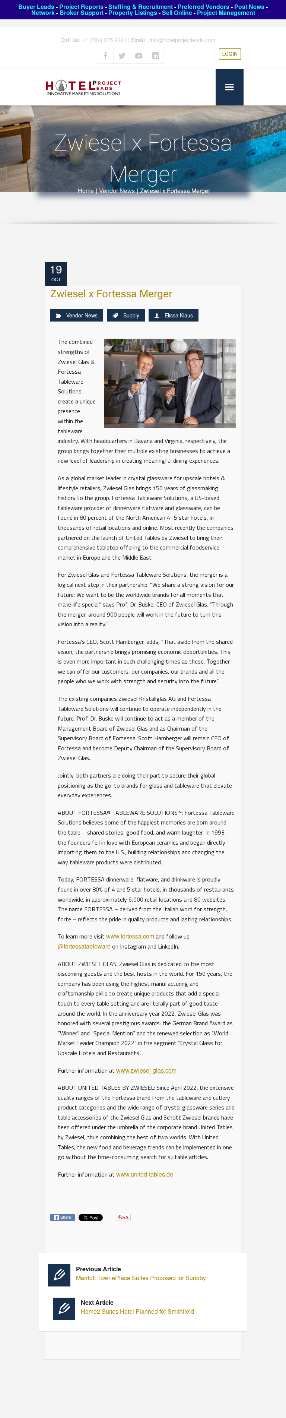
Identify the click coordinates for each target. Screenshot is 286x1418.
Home (86, 190)
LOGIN (230, 54)
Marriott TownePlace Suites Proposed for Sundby (141, 1273)
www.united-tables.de (144, 1174)
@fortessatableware (84, 946)
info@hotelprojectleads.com (182, 40)
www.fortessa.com (130, 936)
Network (43, 12)
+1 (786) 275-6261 (104, 40)
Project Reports (81, 6)
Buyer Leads (36, 6)
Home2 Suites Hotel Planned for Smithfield (137, 1307)
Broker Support (82, 12)
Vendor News (117, 190)
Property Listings (132, 12)
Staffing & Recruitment (140, 6)
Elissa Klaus (179, 315)
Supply (131, 315)
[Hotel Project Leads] (83, 87)
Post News (249, 6)
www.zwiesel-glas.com (146, 1070)
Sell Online (177, 12)
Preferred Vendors (203, 6)
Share (65, 1217)
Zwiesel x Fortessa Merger (111, 294)
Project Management (226, 12)
